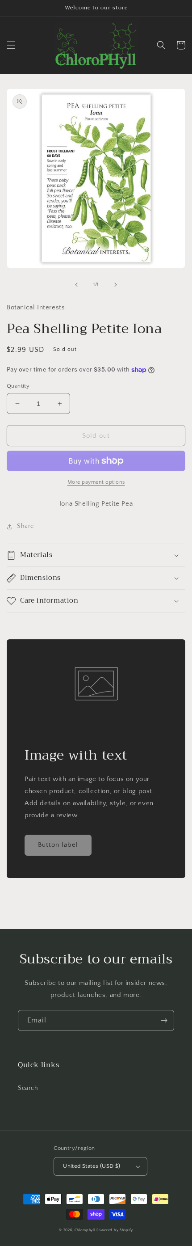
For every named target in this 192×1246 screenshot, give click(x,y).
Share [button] (25, 526)
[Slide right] (115, 285)
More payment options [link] (96, 482)
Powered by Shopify (114, 1230)
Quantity (18, 386)
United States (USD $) (91, 1166)
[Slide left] (76, 285)
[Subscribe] (164, 1020)
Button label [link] (58, 845)
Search (28, 1088)
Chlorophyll (85, 1230)
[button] (11, 45)
